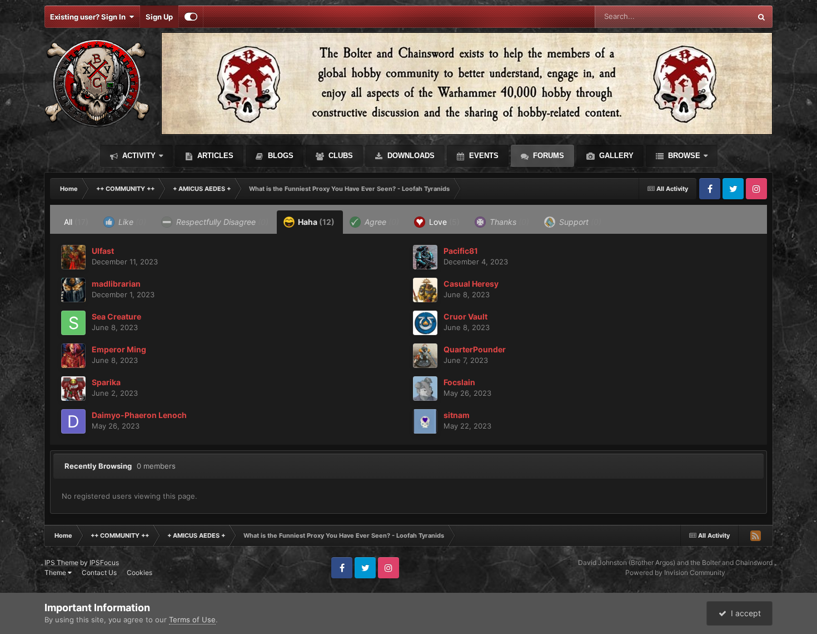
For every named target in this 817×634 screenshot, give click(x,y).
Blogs (279, 155)
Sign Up (159, 16)
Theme (56, 572)
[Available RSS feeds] (755, 535)
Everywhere (716, 16)
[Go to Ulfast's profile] (73, 257)
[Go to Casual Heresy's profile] (425, 290)
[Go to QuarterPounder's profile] (425, 355)
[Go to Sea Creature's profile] (73, 323)
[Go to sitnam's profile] (425, 421)
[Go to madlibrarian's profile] (73, 290)
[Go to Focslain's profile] (425, 388)
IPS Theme (61, 562)
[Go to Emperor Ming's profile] (73, 355)
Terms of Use (192, 619)
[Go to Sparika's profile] (73, 388)
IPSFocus (104, 562)
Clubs (339, 155)
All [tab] (76, 222)
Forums (547, 155)
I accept (743, 613)
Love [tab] (443, 222)
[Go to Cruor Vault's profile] (425, 323)
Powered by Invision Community (675, 572)
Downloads (410, 155)
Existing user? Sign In (89, 16)
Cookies (139, 572)
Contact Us (99, 572)
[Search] (761, 17)
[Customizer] (191, 17)
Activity (138, 155)
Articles (214, 155)
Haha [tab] (315, 222)
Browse (683, 155)
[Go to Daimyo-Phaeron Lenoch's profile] (73, 421)
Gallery (615, 155)
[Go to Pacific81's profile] (425, 257)
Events (483, 155)
